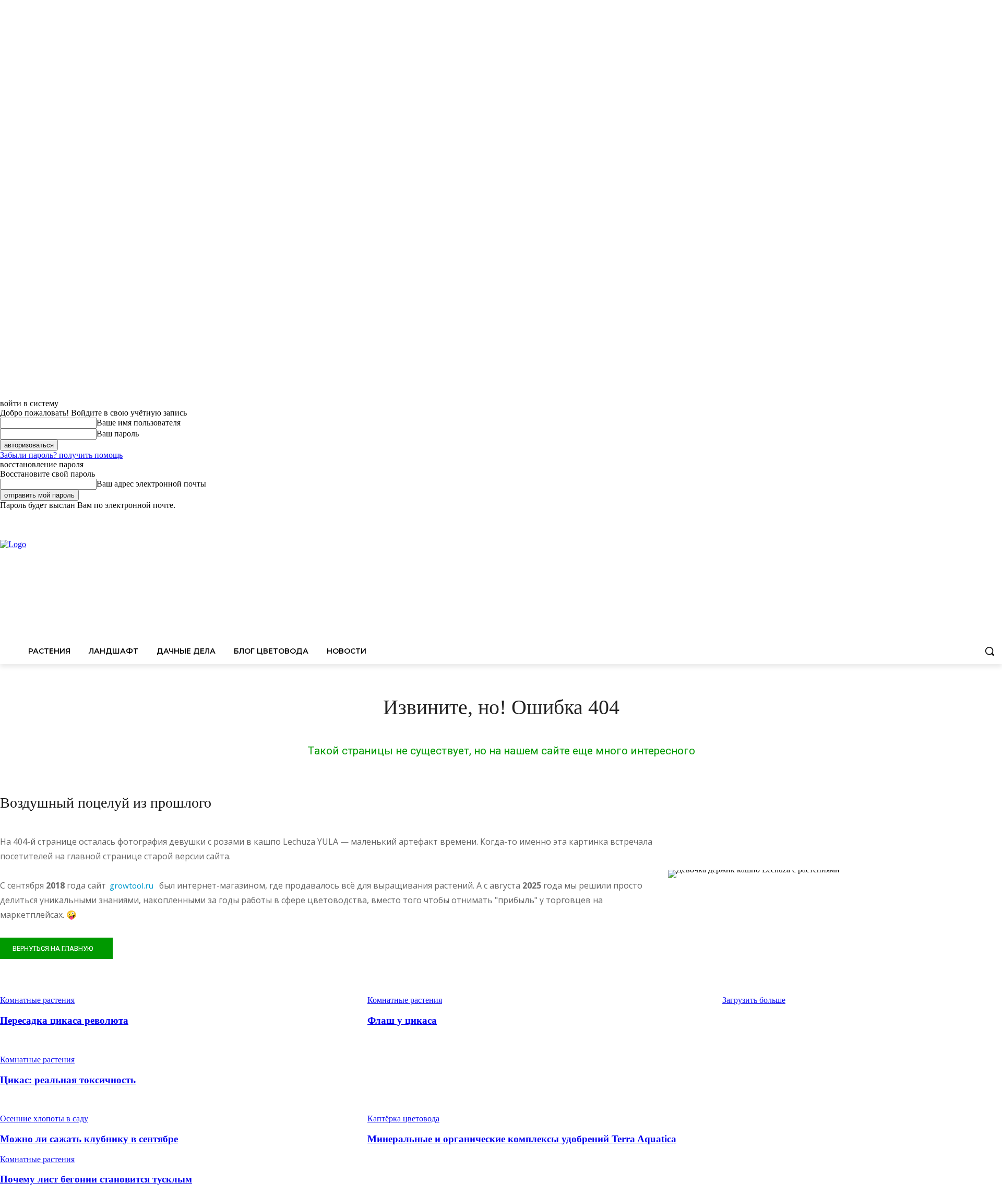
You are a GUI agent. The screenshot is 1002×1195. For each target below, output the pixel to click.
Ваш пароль (118, 433)
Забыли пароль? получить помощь (61, 455)
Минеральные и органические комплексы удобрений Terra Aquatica (521, 1138)
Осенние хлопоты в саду (44, 1118)
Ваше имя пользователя (139, 422)
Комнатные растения (37, 1059)
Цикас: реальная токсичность (68, 1079)
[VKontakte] (996, 518)
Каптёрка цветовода (403, 1118)
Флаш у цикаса (402, 1020)
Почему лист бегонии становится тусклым (96, 1179)
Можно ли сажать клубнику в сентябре (89, 1138)
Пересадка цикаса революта (64, 1020)
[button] (989, 651)
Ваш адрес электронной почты (151, 483)
